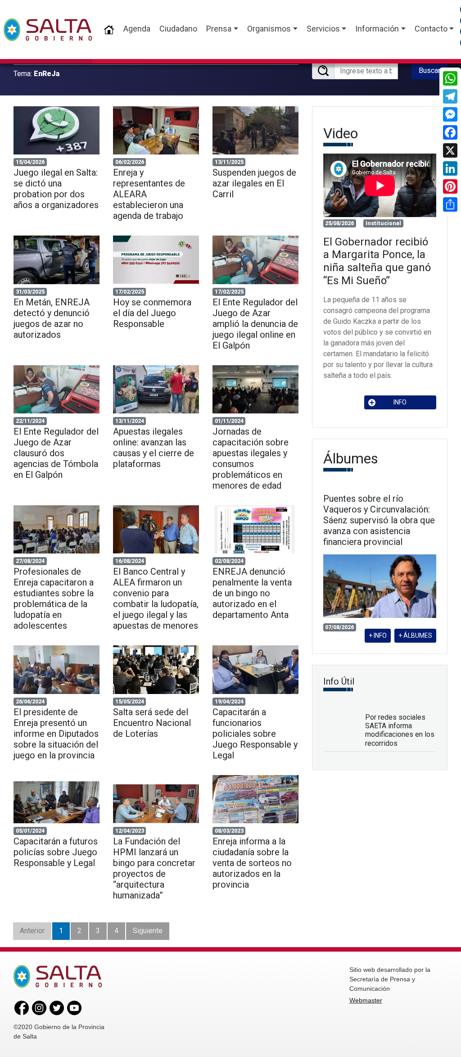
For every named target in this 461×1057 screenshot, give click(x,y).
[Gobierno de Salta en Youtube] (74, 1007)
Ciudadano (178, 28)
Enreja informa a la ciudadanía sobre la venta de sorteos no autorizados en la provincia (252, 863)
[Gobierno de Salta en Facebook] (21, 1007)
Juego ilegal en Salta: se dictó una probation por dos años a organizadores (56, 188)
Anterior (32, 930)
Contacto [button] (431, 28)
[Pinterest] (450, 186)
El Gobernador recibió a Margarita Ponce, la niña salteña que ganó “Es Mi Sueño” (377, 261)
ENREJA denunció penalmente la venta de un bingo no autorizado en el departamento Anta (252, 593)
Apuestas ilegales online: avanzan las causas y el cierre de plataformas (153, 447)
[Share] (450, 204)
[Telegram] (450, 96)
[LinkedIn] (450, 168)
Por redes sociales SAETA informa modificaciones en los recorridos (399, 730)
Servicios (323, 28)
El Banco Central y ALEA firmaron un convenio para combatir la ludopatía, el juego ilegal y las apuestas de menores (156, 598)
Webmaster (365, 1000)
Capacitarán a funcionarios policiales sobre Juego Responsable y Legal (255, 734)
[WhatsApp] (450, 78)
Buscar (429, 70)
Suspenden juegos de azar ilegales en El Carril (254, 183)
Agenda (136, 28)
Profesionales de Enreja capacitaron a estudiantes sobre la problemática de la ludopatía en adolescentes (54, 598)
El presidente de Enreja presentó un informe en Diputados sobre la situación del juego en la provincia (56, 734)
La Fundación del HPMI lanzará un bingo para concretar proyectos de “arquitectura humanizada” (154, 868)
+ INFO (378, 635)
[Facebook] (450, 132)
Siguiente (148, 930)
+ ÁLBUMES (415, 635)
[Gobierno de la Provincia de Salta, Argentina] (48, 29)
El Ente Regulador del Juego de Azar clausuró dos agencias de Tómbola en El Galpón (56, 453)
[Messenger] (450, 114)
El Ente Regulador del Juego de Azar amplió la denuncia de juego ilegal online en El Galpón (255, 324)
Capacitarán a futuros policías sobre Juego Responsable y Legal (56, 852)
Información (377, 28)
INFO (400, 402)
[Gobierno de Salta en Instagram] (39, 1007)
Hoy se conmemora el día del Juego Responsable (152, 313)
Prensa (218, 28)
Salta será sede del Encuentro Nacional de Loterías (152, 723)
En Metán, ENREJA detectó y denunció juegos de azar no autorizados (52, 318)
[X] (450, 150)
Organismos (269, 28)
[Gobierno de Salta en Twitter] (57, 1007)
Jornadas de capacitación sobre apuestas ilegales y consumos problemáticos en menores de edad (250, 458)
